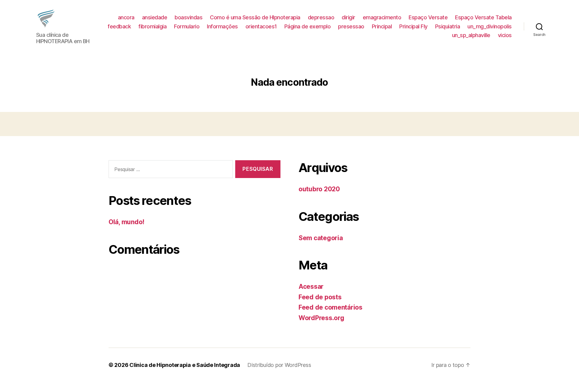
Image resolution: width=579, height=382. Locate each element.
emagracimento (382, 17)
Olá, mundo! (126, 222)
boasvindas (188, 17)
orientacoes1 (261, 26)
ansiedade (154, 17)
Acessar (311, 286)
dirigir (348, 17)
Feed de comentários (330, 307)
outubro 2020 (319, 189)
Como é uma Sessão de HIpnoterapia (255, 17)
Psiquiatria (447, 26)
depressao (321, 17)
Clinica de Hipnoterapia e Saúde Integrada (184, 365)
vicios (505, 35)
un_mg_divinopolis (489, 26)
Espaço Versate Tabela (483, 17)
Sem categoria (321, 238)
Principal (382, 26)
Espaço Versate (428, 17)
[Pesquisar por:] (169, 170)
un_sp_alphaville (471, 35)
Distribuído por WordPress (279, 365)
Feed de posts (320, 297)
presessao (351, 26)
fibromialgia (152, 26)
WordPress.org (321, 318)
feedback (119, 26)
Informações (222, 26)
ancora (126, 17)
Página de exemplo (307, 26)
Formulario (186, 26)
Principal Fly (413, 26)
